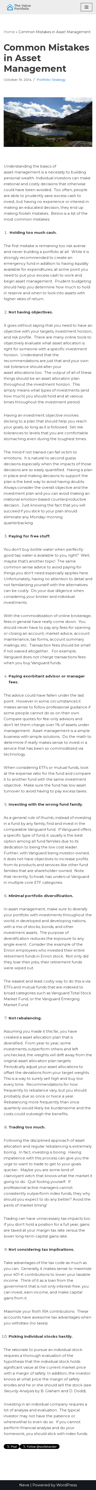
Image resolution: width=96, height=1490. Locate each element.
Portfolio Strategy (51, 80)
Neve (24, 1485)
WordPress (66, 1485)
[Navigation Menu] (86, 7)
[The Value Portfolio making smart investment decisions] (18, 7)
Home (9, 32)
